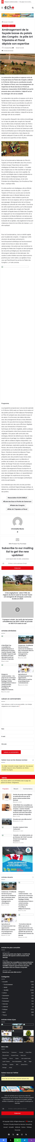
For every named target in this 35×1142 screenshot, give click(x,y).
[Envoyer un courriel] (13, 47)
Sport (4, 1012)
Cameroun (14, 1052)
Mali (25, 1061)
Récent (16, 789)
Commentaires (27, 789)
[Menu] (2, 8)
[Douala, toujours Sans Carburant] (7, 829)
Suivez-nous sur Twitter (9, 1073)
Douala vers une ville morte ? (22, 819)
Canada (21, 1052)
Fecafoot (4, 1058)
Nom (2, 729)
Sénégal (4, 1067)
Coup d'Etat (28, 1052)
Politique (4, 1009)
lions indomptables (17, 1061)
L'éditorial (5, 1006)
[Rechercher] (33, 8)
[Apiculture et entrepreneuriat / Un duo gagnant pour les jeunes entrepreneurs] (17, 1039)
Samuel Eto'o (24, 1064)
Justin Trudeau (6, 1061)
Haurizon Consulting (26, 1124)
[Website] (17, 532)
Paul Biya (4, 1064)
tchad (10, 1067)
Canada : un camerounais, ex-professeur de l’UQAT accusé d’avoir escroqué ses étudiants (23, 838)
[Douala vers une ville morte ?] (7, 821)
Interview (5, 1004)
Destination (5, 995)
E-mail (3, 736)
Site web (3, 744)
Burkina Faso (5, 1052)
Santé (5, 987)
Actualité (10, 22)
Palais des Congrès (17, 505)
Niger (30, 1061)
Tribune (4, 1015)
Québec (12, 1064)
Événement (5, 1001)
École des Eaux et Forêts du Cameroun (17, 501)
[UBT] (17, 15)
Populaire (6, 789)
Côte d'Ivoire (5, 1055)
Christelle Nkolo (8, 47)
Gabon (17, 1058)
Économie (5, 998)
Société (12, 26)
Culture (4, 993)
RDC (17, 1064)
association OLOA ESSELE (18, 498)
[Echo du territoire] (9, 7)
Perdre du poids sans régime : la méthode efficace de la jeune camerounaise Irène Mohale (22, 797)
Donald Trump (14, 1055)
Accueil (5, 22)
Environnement (8, 984)
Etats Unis (23, 1055)
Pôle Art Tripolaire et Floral (17, 509)
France (11, 1058)
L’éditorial (17, 1127)
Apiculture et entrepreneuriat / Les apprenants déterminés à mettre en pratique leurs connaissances (25, 678)
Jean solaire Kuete (26, 1058)
